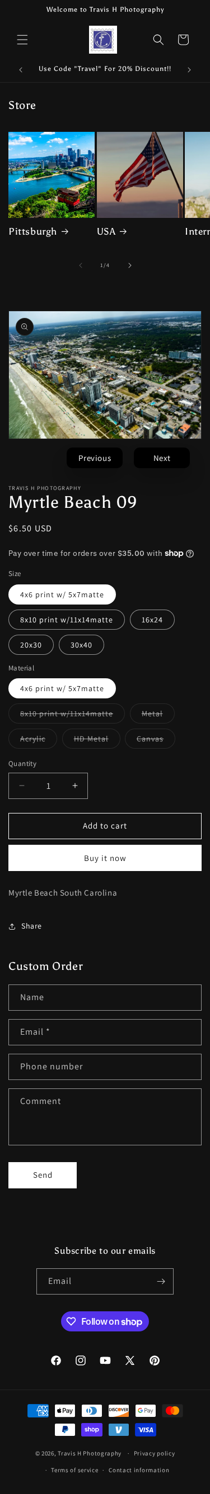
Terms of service (74, 1470)
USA (106, 231)
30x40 (81, 645)
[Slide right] (130, 265)
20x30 (31, 645)
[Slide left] (80, 265)
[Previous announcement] (20, 70)
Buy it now (105, 858)
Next (162, 458)
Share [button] (31, 926)
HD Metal (97, 741)
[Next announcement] (189, 70)
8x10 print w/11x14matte (66, 620)
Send (43, 1174)
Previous (94, 458)
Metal (158, 716)
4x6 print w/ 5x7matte (62, 594)
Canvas (156, 741)
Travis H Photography (90, 1453)
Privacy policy (154, 1453)
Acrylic (38, 741)
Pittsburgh (32, 231)
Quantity (22, 763)
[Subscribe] (160, 1281)
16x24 (152, 620)
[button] (22, 39)
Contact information (139, 1470)
